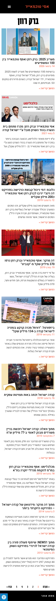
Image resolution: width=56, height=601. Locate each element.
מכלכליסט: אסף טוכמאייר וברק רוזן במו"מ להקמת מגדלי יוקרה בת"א (32, 468)
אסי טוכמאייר (37, 7)
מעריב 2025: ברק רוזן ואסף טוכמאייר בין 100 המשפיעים (28, 61)
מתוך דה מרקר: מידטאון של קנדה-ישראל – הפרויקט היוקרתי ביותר (28, 506)
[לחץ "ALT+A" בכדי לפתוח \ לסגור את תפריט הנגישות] (4, 597)
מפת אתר (48, 596)
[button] (9, 6)
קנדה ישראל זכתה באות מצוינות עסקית (29, 395)
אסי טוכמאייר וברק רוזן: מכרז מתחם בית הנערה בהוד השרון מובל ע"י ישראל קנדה (28, 128)
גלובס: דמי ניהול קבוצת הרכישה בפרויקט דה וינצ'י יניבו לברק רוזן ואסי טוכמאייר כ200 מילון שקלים (28, 193)
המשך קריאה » (47, 88)
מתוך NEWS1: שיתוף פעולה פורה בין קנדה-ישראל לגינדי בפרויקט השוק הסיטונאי (31, 546)
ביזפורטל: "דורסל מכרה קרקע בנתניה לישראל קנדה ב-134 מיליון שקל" (31, 329)
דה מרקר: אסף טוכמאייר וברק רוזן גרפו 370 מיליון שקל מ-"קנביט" (30, 262)
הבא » (9, 586)
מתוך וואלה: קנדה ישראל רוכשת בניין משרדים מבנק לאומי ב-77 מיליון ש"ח (30, 431)
